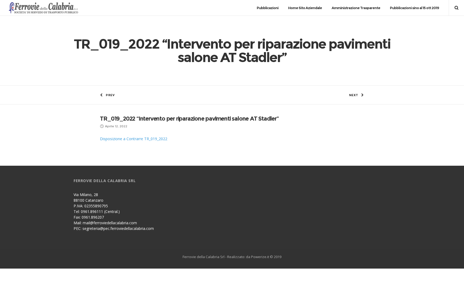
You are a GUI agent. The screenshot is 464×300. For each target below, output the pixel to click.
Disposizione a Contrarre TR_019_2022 (133, 138)
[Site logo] (46, 8)
